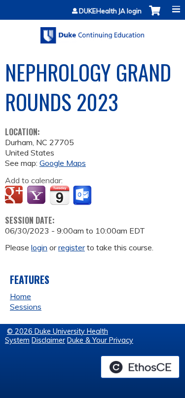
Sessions (25, 307)
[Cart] (154, 15)
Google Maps (62, 163)
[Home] (92, 32)
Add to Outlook (83, 195)
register (71, 247)
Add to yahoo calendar (37, 195)
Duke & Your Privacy (100, 340)
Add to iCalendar (59, 195)
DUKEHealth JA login (110, 11)
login (39, 247)
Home (20, 296)
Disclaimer (48, 340)
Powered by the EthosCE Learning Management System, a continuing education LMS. (140, 367)
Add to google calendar (15, 195)
